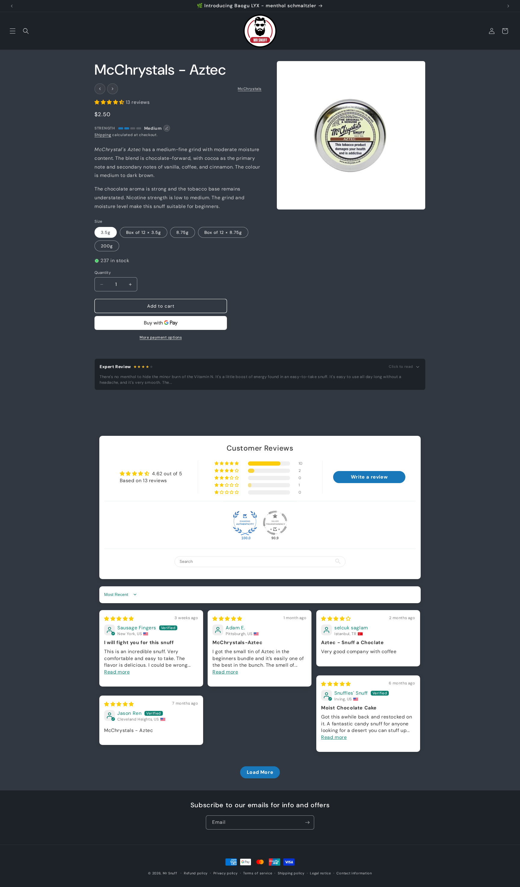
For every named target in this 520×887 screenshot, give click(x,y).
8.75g (182, 232)
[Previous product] (99, 88)
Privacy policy (225, 873)
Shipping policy (291, 873)
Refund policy (196, 873)
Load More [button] (260, 772)
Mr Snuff (170, 873)
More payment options (161, 337)
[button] (12, 31)
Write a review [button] (369, 476)
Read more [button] (117, 671)
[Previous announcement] (11, 6)
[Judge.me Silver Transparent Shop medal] (275, 523)
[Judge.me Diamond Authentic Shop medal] (245, 523)
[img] (119, 618)
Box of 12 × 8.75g (223, 232)
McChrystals (250, 88)
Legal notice (320, 873)
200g (107, 246)
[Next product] (112, 88)
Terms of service (257, 873)
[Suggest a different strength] (166, 128)
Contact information (354, 873)
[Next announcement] (508, 6)
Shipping (102, 134)
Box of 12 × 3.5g (143, 232)
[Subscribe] (307, 822)
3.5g (105, 232)
